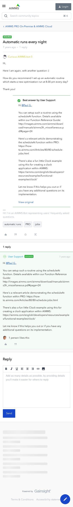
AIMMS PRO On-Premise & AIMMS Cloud (28, 26)
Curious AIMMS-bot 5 (20, 56)
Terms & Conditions (22, 499)
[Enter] (6, 15)
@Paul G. (27, 105)
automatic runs (12, 224)
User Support (15, 256)
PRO (28, 224)
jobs (37, 224)
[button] (4, 7)
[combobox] (36, 15)
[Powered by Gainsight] (36, 492)
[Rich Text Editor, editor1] (36, 390)
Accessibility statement (49, 499)
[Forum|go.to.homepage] (14, 7)
